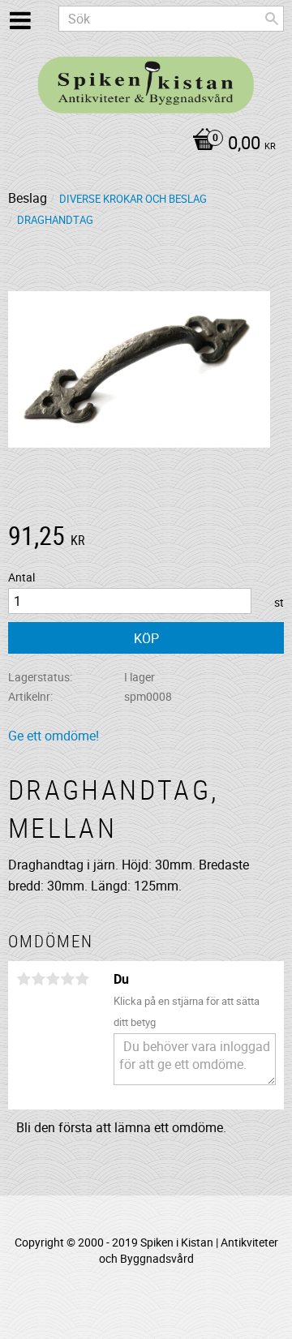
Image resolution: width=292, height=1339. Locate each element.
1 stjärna (23, 979)
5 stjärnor (82, 979)
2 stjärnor (38, 979)
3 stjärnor (52, 979)
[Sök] (272, 18)
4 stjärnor (67, 979)
